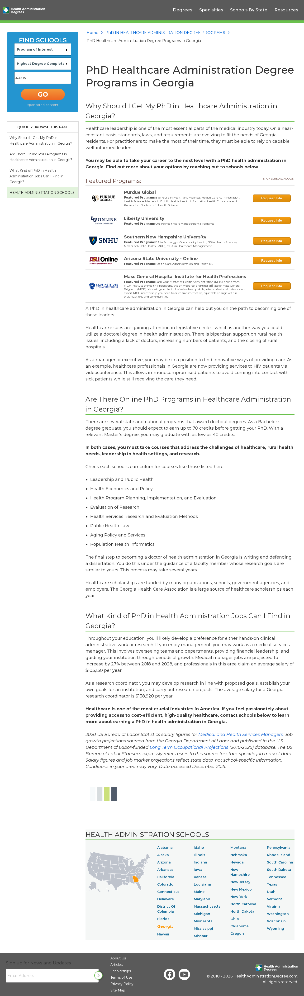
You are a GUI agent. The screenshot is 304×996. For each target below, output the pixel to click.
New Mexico (241, 889)
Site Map (117, 990)
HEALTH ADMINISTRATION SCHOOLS (42, 192)
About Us (118, 958)
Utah (271, 892)
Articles (116, 965)
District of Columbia (166, 909)
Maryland (202, 899)
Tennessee (276, 877)
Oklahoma (239, 926)
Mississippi (203, 928)
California (165, 877)
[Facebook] (169, 974)
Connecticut (168, 892)
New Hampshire (240, 872)
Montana (238, 847)
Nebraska (238, 855)
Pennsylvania (278, 847)
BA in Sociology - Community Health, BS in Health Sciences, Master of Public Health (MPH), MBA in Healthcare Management (180, 244)
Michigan (202, 914)
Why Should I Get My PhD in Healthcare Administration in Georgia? (41, 141)
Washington (278, 914)
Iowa (198, 870)
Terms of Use (121, 977)
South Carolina (280, 862)
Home (92, 32)
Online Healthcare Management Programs (184, 223)
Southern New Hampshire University (165, 237)
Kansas (200, 877)
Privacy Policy (121, 984)
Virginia (273, 906)
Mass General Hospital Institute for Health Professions (185, 276)
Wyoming (275, 928)
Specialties (211, 10)
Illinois (199, 855)
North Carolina (243, 904)
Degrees (182, 10)
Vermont (274, 899)
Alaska (163, 855)
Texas (272, 884)
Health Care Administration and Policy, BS (184, 264)
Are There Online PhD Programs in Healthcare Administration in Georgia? (41, 157)
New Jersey (240, 882)
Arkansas (165, 870)
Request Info (271, 198)
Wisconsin (276, 921)
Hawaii (163, 934)
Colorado (165, 884)
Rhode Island (278, 855)
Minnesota (203, 921)
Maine (199, 892)
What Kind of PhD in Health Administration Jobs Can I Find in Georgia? (36, 176)
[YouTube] (184, 974)
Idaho (199, 847)
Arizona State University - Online (161, 258)
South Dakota (279, 870)
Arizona (164, 862)
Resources (286, 10)
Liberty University (144, 218)
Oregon (237, 933)
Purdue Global (140, 192)
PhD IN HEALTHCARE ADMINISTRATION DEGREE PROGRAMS (165, 32)
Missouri (201, 936)
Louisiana (202, 884)
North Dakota (242, 911)
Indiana (200, 862)
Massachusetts (207, 906)
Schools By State (248, 10)
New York (238, 897)
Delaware (165, 899)
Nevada (237, 862)
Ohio (234, 919)
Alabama (165, 847)
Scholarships (120, 971)
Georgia (165, 926)
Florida (163, 919)
